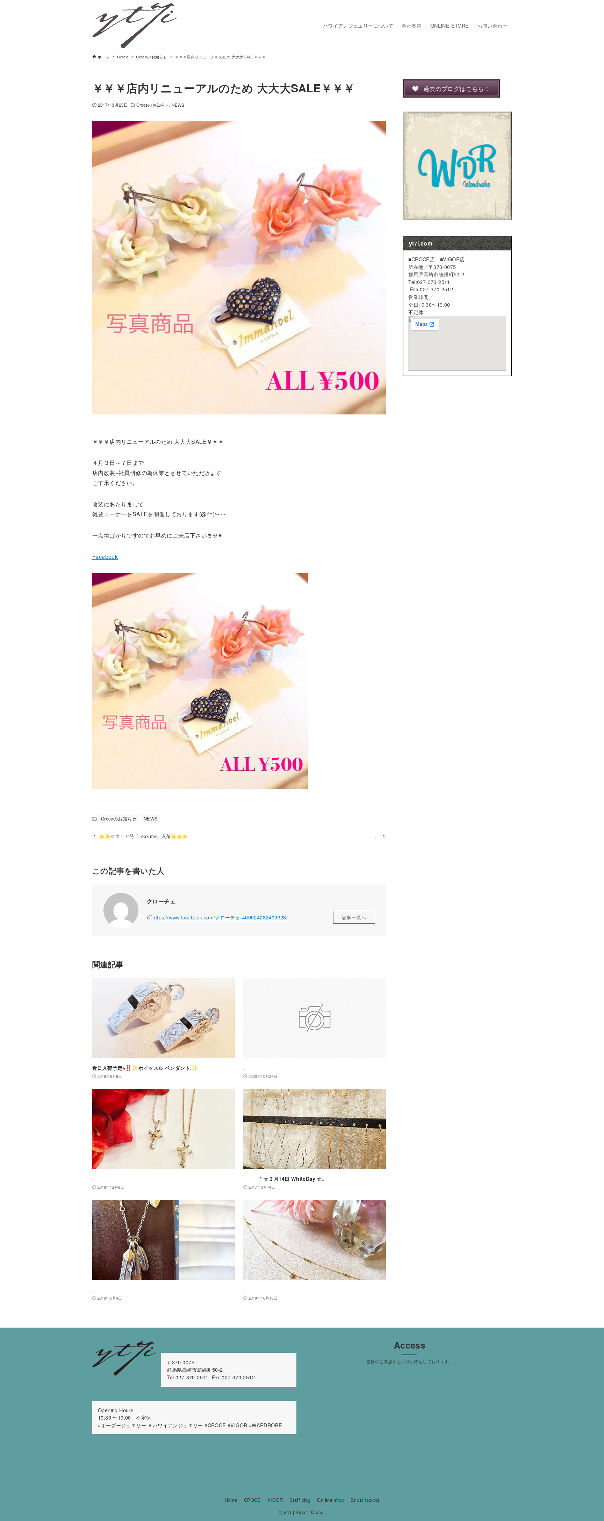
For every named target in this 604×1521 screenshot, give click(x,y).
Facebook (105, 557)
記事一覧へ (354, 917)
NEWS (178, 105)
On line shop (330, 1500)
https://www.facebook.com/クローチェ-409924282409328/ (220, 917)
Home (231, 1500)
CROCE (252, 1500)
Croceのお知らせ (152, 105)
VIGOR (275, 1500)
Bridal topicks (365, 1500)
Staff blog (299, 1500)
